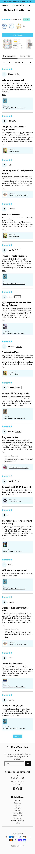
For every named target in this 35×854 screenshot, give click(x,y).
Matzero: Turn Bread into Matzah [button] (18, 195)
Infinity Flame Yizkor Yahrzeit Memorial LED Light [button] (14, 418)
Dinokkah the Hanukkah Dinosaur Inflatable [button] (12, 551)
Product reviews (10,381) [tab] (9, 56)
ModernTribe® (20, 846)
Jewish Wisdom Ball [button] (15, 501)
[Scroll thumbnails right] (30, 44)
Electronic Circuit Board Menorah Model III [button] (14, 687)
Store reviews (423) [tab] (25, 56)
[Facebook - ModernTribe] (14, 788)
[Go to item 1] (7, 44)
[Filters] (9, 62)
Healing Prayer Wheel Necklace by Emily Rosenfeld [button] (14, 108)
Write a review (17, 35)
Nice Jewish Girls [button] (14, 151)
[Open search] (4, 62)
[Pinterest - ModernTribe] (21, 788)
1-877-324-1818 (19, 778)
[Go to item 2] (18, 44)
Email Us (17, 775)
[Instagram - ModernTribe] (17, 788)
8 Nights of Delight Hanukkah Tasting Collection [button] (13, 333)
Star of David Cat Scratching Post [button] (18, 468)
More (24, 26)
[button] (5, 100)
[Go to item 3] (28, 44)
